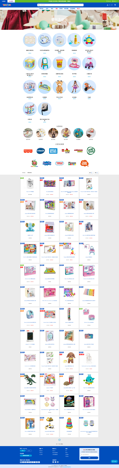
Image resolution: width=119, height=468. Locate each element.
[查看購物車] (115, 4)
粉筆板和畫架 (44, 73)
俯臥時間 (28, 139)
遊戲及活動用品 (29, 50)
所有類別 (24, 172)
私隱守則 (69, 466)
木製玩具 (30, 119)
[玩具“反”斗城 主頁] (6, 5)
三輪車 (89, 97)
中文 (22, 450)
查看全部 (29, 53)
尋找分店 (109, 1)
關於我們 (40, 450)
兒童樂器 (45, 97)
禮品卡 (66, 452)
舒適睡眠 (78, 139)
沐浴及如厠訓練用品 (44, 50)
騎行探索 (53, 139)
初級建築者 (74, 50)
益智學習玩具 (30, 97)
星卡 (66, 450)
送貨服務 (66, 454)
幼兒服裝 (74, 97)
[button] (37, 1)
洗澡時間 (41, 139)
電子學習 (74, 73)
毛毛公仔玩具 (59, 97)
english (29, 450)
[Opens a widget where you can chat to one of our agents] (114, 461)
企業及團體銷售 (55, 454)
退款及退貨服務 (55, 452)
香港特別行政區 (26, 455)
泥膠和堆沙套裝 (59, 73)
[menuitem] (41, 8)
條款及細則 (65, 466)
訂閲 (89, 457)
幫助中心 (115, 1)
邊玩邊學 (66, 139)
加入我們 (40, 454)
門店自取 (66, 456)
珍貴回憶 (91, 139)
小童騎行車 (89, 73)
